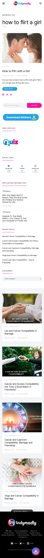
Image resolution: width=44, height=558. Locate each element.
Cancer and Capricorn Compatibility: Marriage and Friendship (18, 442)
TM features (6, 192)
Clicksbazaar (31, 550)
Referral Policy (37, 535)
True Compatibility (21, 531)
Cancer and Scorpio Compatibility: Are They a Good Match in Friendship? (22, 387)
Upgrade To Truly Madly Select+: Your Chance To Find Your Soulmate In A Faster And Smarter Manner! (14, 199)
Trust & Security (23, 535)
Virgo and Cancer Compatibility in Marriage (19, 255)
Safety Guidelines (8, 535)
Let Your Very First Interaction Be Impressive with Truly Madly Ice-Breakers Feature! (14, 218)
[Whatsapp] (36, 551)
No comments (22, 75)
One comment (23, 338)
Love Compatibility (12, 326)
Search (34, 105)
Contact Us (23, 537)
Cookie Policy (35, 533)
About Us (34, 531)
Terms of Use (9, 533)
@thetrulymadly (21, 511)
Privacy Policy (21, 533)
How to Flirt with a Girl (16, 71)
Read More (8, 89)
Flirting (5, 66)
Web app (9, 531)
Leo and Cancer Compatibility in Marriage (18, 236)
